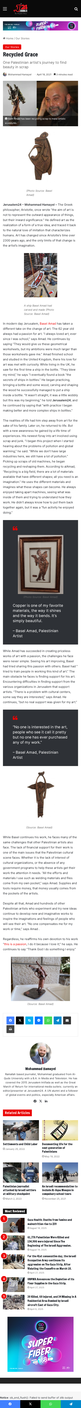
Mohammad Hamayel (19, 74)
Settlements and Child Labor (20, 1144)
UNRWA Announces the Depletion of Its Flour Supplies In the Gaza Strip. (51, 1281)
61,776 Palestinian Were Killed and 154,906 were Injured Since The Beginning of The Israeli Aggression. (49, 1241)
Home (9, 38)
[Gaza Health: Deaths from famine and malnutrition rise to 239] (14, 1225)
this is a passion (15, 944)
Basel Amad (48, 323)
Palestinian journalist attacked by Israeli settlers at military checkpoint (19, 1190)
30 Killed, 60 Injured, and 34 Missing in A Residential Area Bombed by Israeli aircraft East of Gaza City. (52, 1301)
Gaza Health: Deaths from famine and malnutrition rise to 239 (50, 1222)
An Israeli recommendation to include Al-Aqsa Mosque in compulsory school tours (59, 1190)
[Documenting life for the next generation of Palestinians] (60, 1130)
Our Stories (22, 38)
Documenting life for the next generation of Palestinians (57, 1148)
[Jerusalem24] (21, 9)
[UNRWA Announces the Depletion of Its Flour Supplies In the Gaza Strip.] (14, 1284)
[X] (20, 1020)
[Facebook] (10, 1020)
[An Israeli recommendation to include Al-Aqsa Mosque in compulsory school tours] (60, 1172)
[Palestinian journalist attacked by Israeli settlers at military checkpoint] (21, 1172)
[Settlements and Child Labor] (21, 1130)
